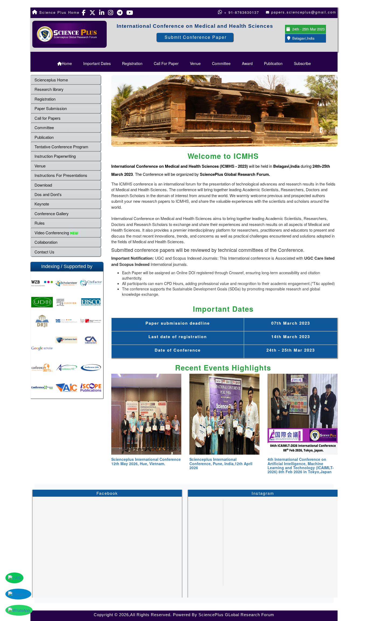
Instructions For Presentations (60, 175)
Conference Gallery (51, 213)
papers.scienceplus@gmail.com (303, 12)
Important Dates (97, 63)
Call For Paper (166, 63)
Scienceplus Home (51, 80)
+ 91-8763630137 (241, 12)
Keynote (41, 204)
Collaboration (45, 242)
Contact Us (44, 252)
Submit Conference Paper (196, 37)
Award (247, 63)
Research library (49, 89)
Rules (39, 223)
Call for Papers (47, 118)
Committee (221, 63)
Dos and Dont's (48, 194)
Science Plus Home (58, 12)
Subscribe (302, 63)
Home (67, 63)
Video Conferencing (52, 232)
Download (43, 185)
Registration (132, 63)
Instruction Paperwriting (55, 156)
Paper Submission (50, 108)
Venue (195, 63)
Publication (273, 63)
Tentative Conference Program (61, 146)
